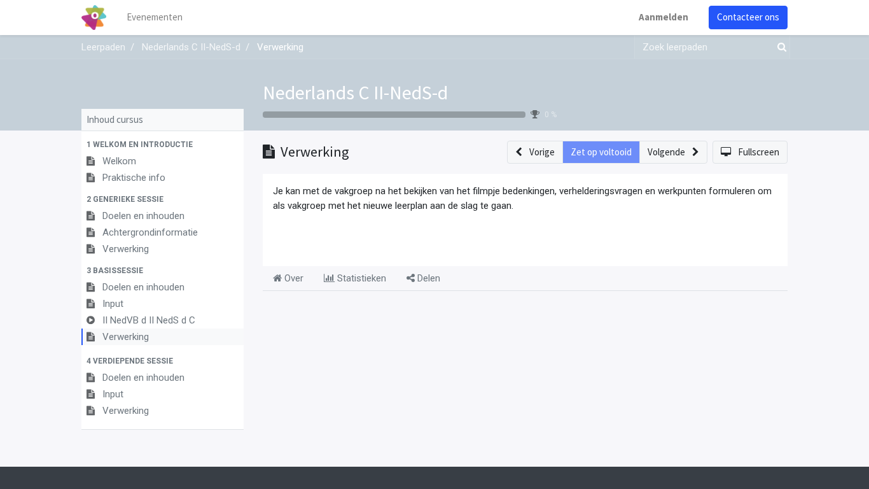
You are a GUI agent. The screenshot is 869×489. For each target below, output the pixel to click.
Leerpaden (103, 47)
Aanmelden (663, 17)
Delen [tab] (427, 278)
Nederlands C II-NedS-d (355, 92)
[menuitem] (155, 17)
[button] (162, 144)
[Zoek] (779, 47)
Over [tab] (292, 278)
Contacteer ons (748, 17)
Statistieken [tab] (360, 278)
